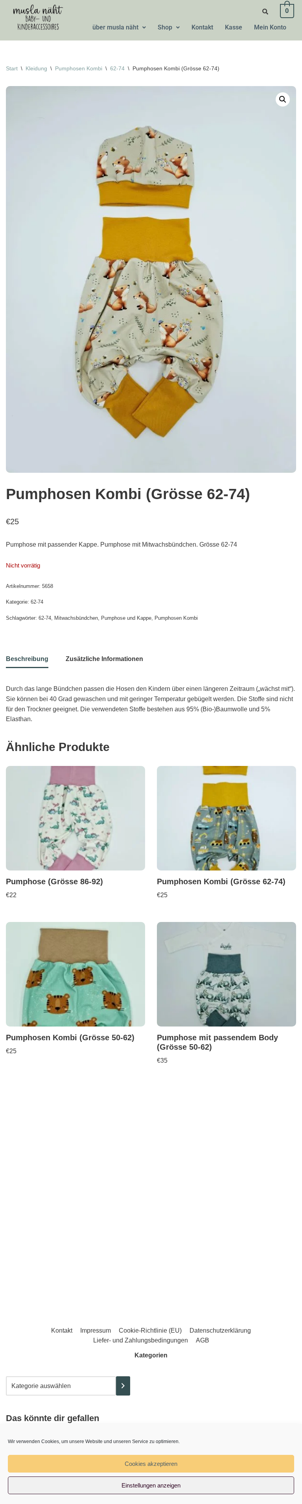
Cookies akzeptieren (151, 1463)
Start (12, 68)
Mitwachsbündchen (76, 618)
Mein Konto (270, 27)
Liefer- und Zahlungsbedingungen (140, 1340)
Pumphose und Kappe (126, 618)
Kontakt (202, 27)
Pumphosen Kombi (78, 68)
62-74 (117, 68)
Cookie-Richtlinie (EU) (150, 1330)
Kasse (233, 27)
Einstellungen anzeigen (151, 1485)
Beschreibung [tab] (27, 659)
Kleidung (36, 68)
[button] (119, 27)
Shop (165, 27)
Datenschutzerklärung (220, 1330)
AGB (202, 1340)
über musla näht (115, 27)
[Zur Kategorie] (123, 1386)
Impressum (95, 1330)
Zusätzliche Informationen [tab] (104, 659)
